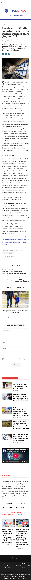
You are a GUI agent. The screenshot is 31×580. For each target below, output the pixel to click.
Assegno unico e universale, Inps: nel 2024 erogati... (15, 311)
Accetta (23, 578)
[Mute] (24, 462)
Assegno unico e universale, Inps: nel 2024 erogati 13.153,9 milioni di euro (20, 385)
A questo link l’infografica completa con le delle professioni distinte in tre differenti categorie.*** (15, 242)
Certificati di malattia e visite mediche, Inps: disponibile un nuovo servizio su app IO (21, 437)
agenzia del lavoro (8, 250)
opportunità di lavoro (8, 256)
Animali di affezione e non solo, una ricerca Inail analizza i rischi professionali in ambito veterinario (21, 398)
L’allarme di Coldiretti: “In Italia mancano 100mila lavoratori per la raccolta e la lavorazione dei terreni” (21, 425)
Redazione (9, 39)
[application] (15, 455)
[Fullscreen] (27, 462)
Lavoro (4, 24)
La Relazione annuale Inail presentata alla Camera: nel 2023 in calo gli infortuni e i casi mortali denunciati (21, 411)
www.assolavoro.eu (7, 236)
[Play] (4, 462)
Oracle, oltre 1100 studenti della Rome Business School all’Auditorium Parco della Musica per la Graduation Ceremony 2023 (8, 536)
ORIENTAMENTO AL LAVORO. (12, 513)
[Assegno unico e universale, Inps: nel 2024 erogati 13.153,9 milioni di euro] (15, 299)
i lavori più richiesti (8, 253)
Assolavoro (19, 250)
